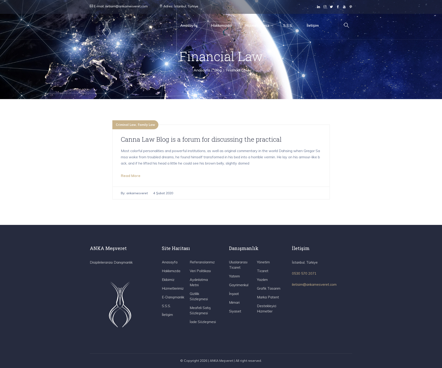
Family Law (146, 125)
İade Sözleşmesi (203, 322)
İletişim (313, 25)
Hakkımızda (221, 25)
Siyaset (235, 311)
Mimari (234, 302)
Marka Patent (268, 297)
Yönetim (263, 262)
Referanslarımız (202, 262)
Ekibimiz (168, 279)
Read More (130, 175)
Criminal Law (126, 125)
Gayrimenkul (238, 285)
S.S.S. (288, 25)
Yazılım (262, 279)
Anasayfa (188, 25)
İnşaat (234, 293)
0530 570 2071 (304, 273)
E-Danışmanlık (173, 297)
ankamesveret (137, 193)
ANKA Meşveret (221, 361)
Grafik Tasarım (268, 288)
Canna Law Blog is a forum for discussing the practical (201, 139)
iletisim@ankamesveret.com (126, 6)
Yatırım (234, 276)
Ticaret (262, 271)
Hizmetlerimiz (257, 25)
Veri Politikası (200, 271)
